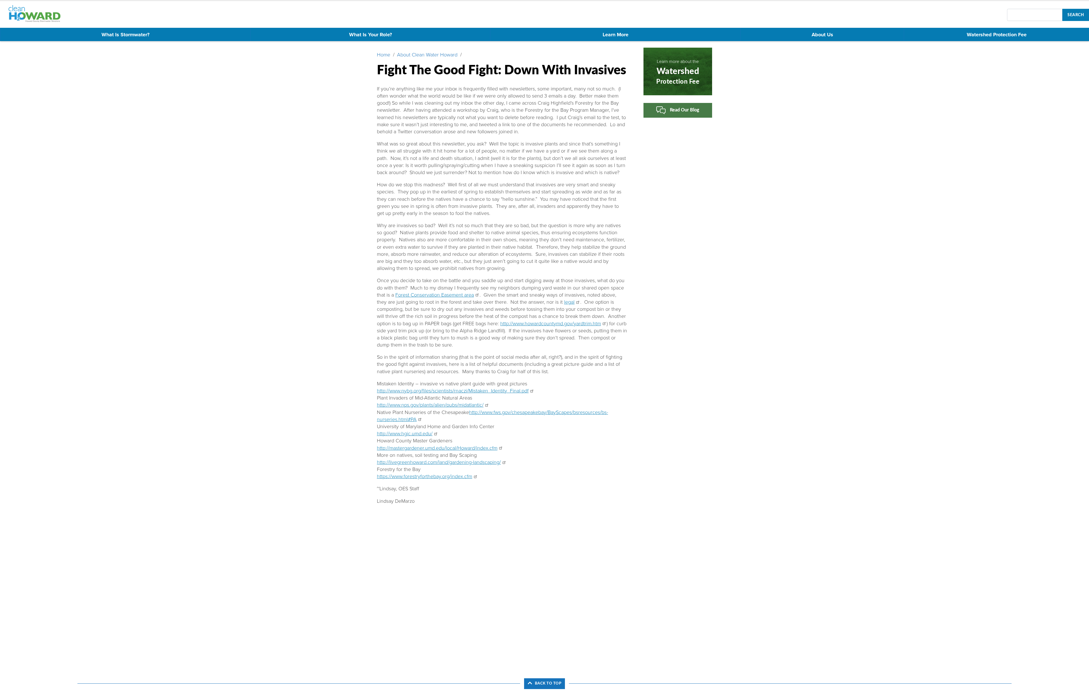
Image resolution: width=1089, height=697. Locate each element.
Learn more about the (677, 72)
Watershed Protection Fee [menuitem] (997, 34)
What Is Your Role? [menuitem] (370, 34)
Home (383, 55)
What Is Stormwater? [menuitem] (125, 34)
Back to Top (548, 683)
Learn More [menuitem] (615, 34)
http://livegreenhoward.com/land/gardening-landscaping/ (439, 462)
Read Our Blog (684, 110)
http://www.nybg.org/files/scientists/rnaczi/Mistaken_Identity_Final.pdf (453, 391)
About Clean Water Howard (427, 55)
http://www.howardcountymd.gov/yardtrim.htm (550, 323)
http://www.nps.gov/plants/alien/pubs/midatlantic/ (430, 405)
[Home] (37, 13)
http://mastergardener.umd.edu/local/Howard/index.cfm (437, 448)
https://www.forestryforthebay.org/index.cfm (424, 476)
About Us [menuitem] (822, 34)
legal (569, 302)
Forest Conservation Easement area (434, 295)
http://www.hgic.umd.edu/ (404, 433)
